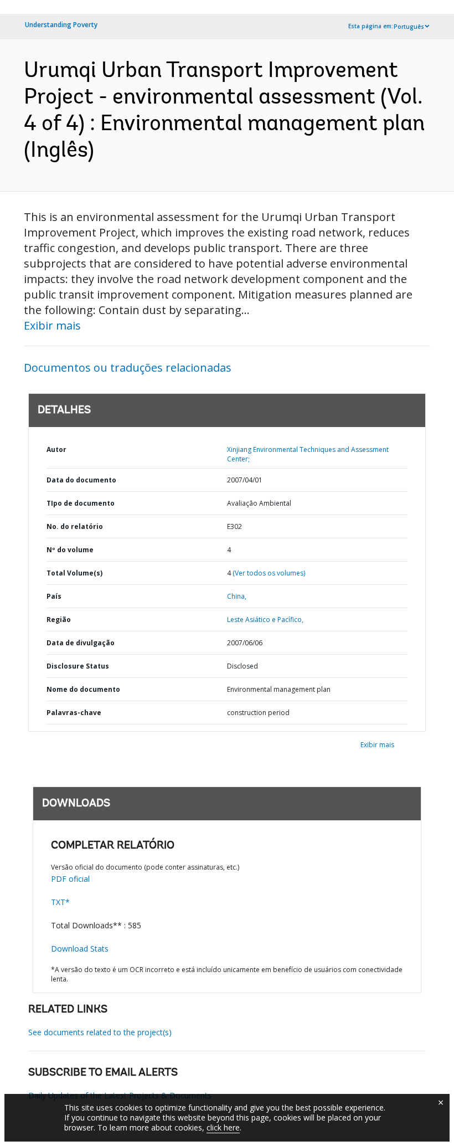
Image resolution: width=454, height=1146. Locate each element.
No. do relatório (75, 526)
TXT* (60, 902)
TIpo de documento (81, 503)
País (54, 596)
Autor (56, 449)
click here (223, 1127)
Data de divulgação (81, 642)
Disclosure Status (78, 666)
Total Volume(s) (74, 573)
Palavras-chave (74, 712)
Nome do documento (83, 689)
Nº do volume (70, 549)
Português (409, 26)
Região (59, 619)
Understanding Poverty (61, 24)
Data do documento (81, 480)
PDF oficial (70, 878)
